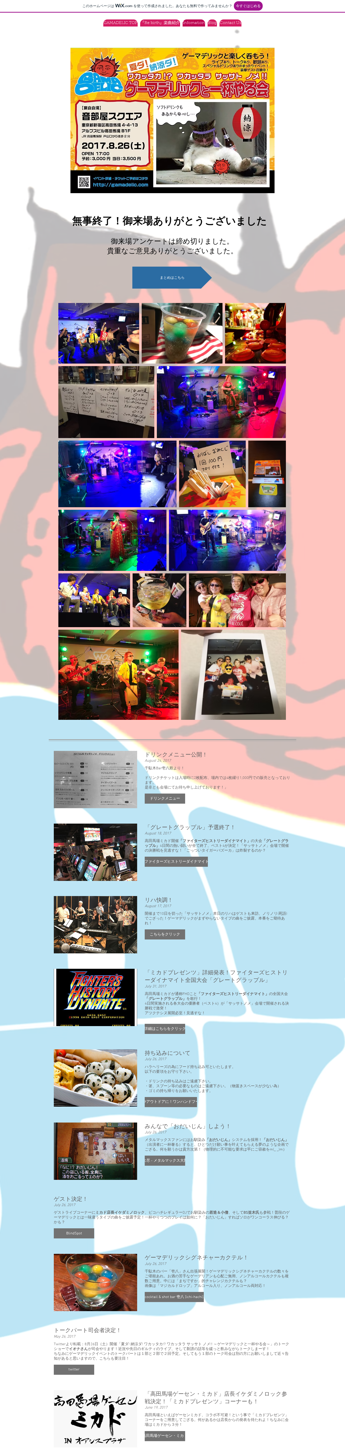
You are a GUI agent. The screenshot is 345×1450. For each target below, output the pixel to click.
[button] (165, 799)
